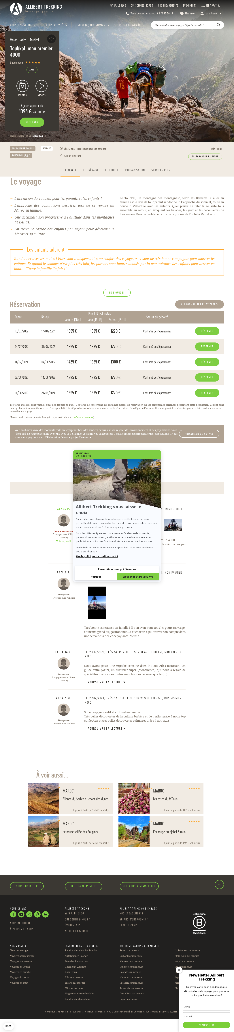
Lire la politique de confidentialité (97, 556)
